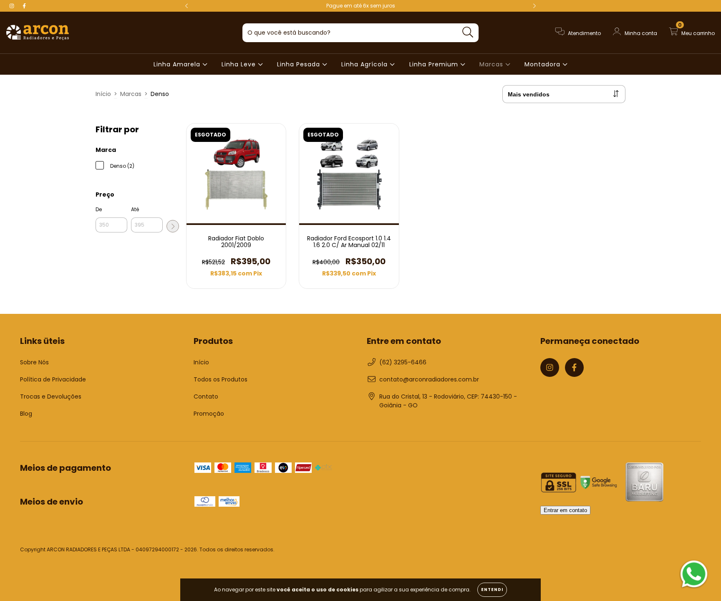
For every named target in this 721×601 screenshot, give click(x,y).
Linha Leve (240, 64)
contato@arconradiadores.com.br (429, 379)
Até (135, 209)
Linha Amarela (178, 64)
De (99, 209)
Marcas (492, 64)
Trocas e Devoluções (50, 396)
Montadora (543, 64)
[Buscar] (468, 32)
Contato (206, 396)
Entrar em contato (565, 510)
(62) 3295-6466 (402, 362)
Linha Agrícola (365, 64)
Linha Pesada (299, 64)
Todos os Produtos (220, 379)
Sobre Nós (34, 362)
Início (103, 94)
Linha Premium (434, 64)
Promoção (209, 413)
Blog (26, 413)
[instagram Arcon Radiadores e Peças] (12, 6)
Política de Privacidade (53, 379)
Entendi (492, 589)
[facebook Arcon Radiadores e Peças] (24, 6)
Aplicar (172, 226)
